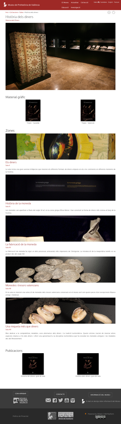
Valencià (96, 2)
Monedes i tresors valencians (22, 285)
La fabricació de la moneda (21, 244)
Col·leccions (14, 12)
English (110, 2)
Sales (21, 12)
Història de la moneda (18, 203)
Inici (7, 12)
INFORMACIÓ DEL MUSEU (100, 395)
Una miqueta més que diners (22, 326)
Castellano (103, 2)
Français (116, 2)
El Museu (65, 2)
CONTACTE (60, 394)
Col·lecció (84, 2)
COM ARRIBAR (20, 393)
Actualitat (74, 2)
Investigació (75, 7)
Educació (65, 7)
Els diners (11, 162)
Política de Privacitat (20, 416)
